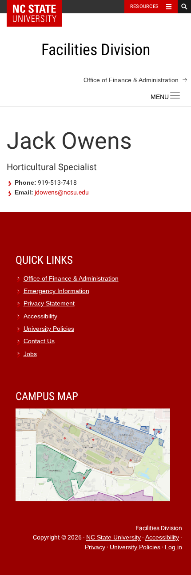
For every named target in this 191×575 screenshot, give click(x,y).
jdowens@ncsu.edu (62, 192)
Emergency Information (56, 291)
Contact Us (39, 341)
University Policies (49, 328)
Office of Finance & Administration (131, 79)
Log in (173, 547)
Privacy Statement (49, 303)
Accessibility (40, 316)
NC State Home (40, 6)
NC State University (113, 538)
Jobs (30, 354)
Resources (144, 6)
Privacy (95, 547)
